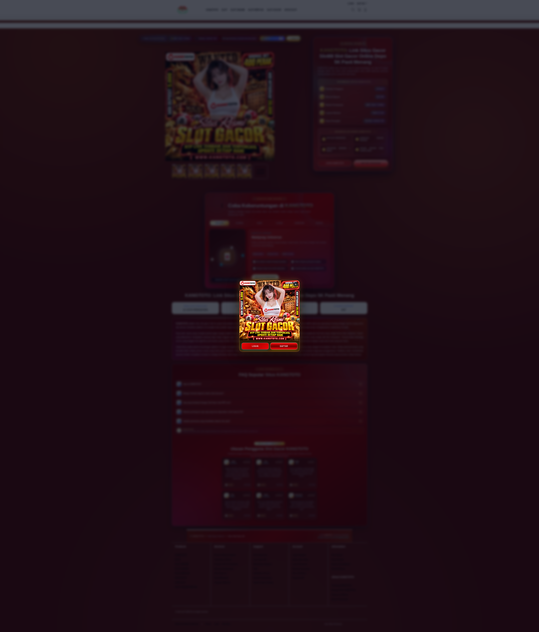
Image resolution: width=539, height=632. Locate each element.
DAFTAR (284, 346)
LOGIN (255, 346)
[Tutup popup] (295, 284)
